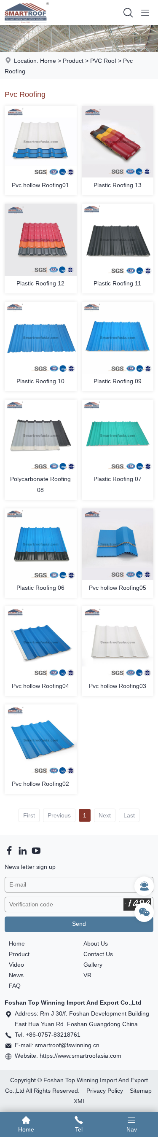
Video (16, 964)
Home (48, 60)
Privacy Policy (104, 1090)
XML (80, 1101)
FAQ (15, 985)
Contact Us (98, 954)
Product (73, 60)
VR (87, 975)
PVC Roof (103, 60)
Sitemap (141, 1090)
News (16, 975)
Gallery (92, 964)
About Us (95, 943)
